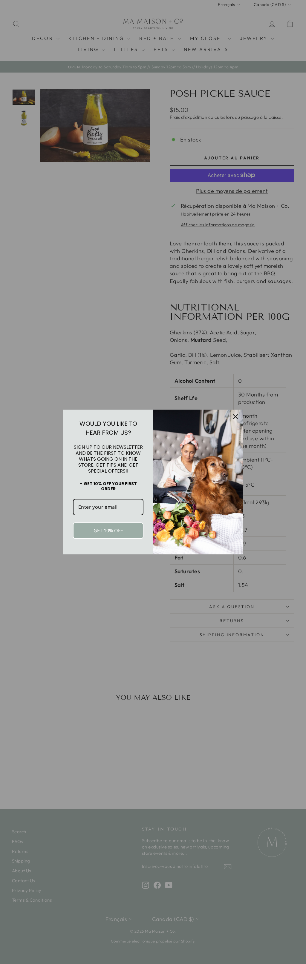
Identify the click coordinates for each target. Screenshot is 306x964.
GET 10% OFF (108, 530)
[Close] (235, 417)
